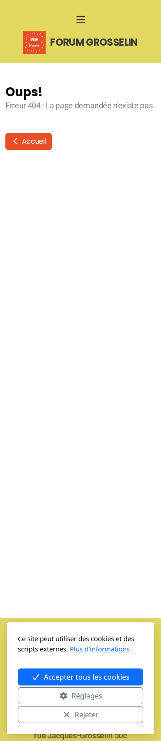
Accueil (33, 141)
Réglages (87, 696)
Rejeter (87, 715)
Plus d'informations (100, 648)
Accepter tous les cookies (87, 677)
